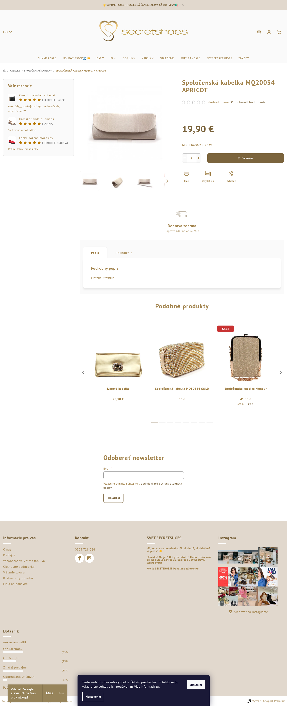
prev (83, 372)
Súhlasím (196, 685)
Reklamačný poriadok (18, 578)
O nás (7, 549)
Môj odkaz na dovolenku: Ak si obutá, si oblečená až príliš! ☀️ (178, 550)
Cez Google (11, 658)
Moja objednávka (15, 584)
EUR (5, 32)
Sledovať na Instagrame (251, 612)
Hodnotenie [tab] (123, 253)
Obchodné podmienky (18, 567)
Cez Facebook (12, 649)
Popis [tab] (95, 253)
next (281, 372)
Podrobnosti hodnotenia (248, 102)
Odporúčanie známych (19, 677)
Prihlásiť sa (113, 498)
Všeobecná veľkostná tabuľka (24, 561)
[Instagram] (89, 558)
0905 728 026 (85, 549)
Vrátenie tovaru (14, 572)
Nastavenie (93, 696)
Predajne (9, 555)
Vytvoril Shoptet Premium (268, 701)
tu (157, 686)
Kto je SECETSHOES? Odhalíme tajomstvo (173, 568)
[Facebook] (79, 558)
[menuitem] (47, 58)
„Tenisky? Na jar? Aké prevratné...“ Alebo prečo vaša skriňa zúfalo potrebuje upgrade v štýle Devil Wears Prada (179, 560)
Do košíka (247, 158)
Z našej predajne (14, 667)
